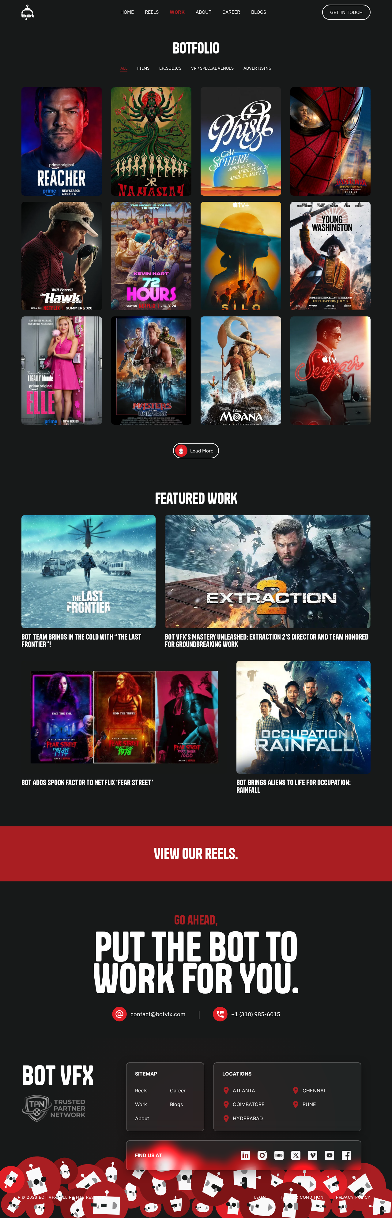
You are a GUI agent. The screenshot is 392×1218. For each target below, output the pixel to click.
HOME (127, 12)
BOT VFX (57, 1075)
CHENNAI (314, 1090)
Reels (141, 1090)
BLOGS (258, 12)
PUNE (309, 1104)
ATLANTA (244, 1090)
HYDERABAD (248, 1118)
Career (178, 1090)
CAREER (231, 12)
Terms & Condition (302, 1197)
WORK (177, 12)
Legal (261, 1197)
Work (141, 1104)
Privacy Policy (353, 1197)
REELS (152, 12)
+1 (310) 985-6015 (255, 1014)
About (142, 1118)
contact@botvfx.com (158, 1014)
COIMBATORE (249, 1104)
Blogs (176, 1104)
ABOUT (203, 12)
